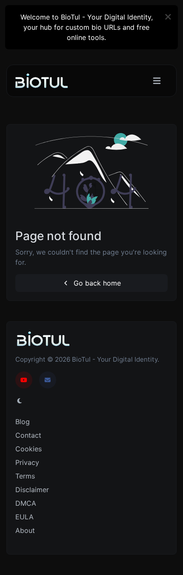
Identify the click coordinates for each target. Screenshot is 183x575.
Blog (22, 421)
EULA (24, 517)
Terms (25, 476)
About (25, 530)
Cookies (28, 449)
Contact (28, 435)
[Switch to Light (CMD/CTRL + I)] (19, 400)
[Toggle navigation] (156, 81)
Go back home (96, 283)
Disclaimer (32, 489)
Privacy (27, 462)
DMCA (25, 503)
